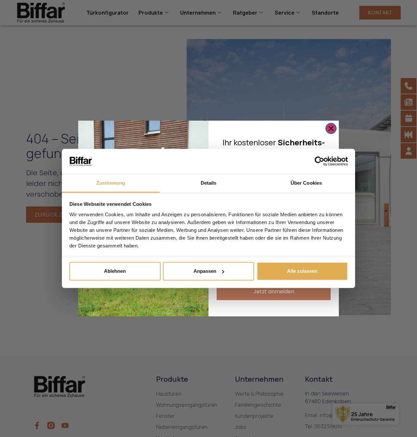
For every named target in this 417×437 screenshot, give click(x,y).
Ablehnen (115, 271)
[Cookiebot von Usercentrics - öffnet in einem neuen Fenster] (319, 161)
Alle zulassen (302, 271)
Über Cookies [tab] (306, 183)
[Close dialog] (331, 128)
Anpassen (205, 271)
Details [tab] (209, 183)
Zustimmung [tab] (110, 183)
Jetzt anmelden (273, 291)
